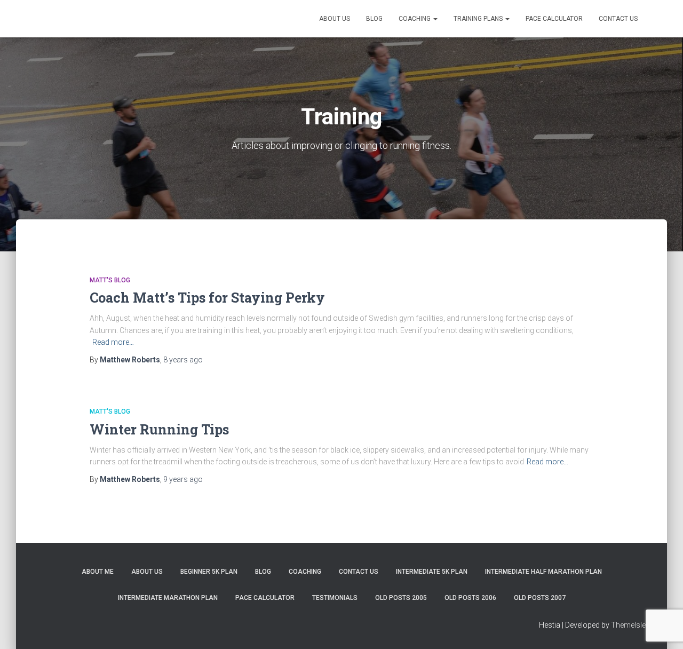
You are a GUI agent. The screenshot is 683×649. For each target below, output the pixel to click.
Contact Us (618, 18)
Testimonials (335, 597)
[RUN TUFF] (96, 18)
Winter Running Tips (159, 429)
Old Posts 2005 (401, 597)
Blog (374, 18)
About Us (334, 18)
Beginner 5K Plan (208, 571)
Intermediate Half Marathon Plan (543, 571)
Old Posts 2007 (540, 597)
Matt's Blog (110, 280)
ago (183, 359)
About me (98, 571)
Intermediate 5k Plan (431, 571)
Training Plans (479, 18)
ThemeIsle (628, 625)
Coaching (415, 18)
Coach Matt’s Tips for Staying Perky (207, 297)
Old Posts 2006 (470, 597)
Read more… (113, 342)
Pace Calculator (554, 18)
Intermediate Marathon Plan (168, 597)
